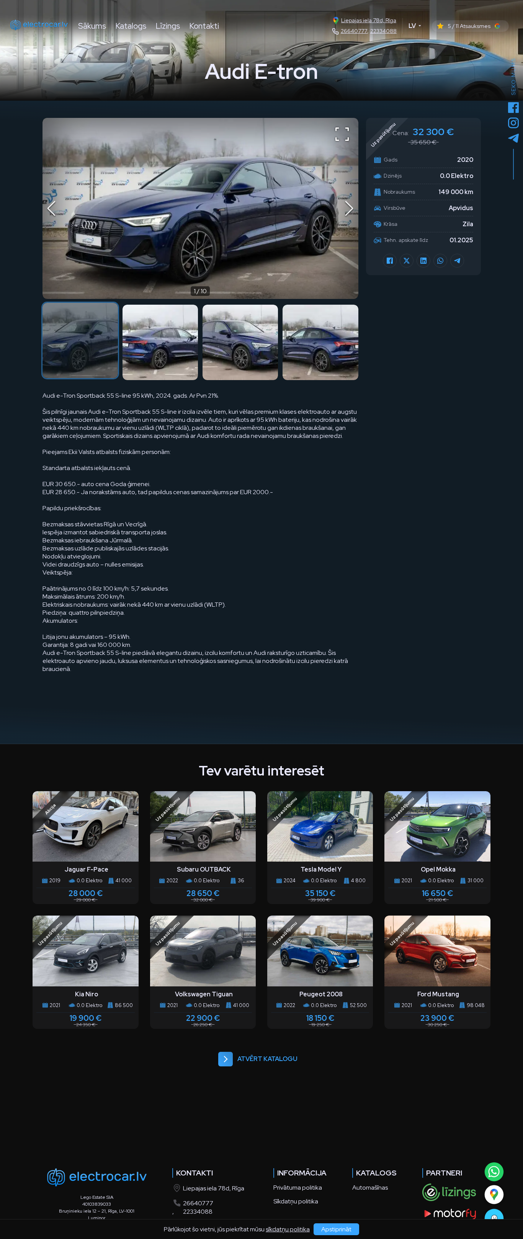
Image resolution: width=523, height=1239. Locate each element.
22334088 (383, 31)
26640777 (354, 31)
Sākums (92, 26)
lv (412, 26)
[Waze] (493, 1218)
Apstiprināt (336, 1229)
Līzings (167, 26)
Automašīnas (370, 1187)
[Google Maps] (493, 1194)
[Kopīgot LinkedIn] (423, 261)
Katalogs (130, 26)
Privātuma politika (297, 1187)
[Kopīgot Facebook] (390, 261)
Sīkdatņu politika (295, 1201)
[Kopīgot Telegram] (457, 261)
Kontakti (204, 26)
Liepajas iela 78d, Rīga (368, 20)
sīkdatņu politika (288, 1229)
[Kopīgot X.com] (406, 261)
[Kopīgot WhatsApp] (440, 261)
